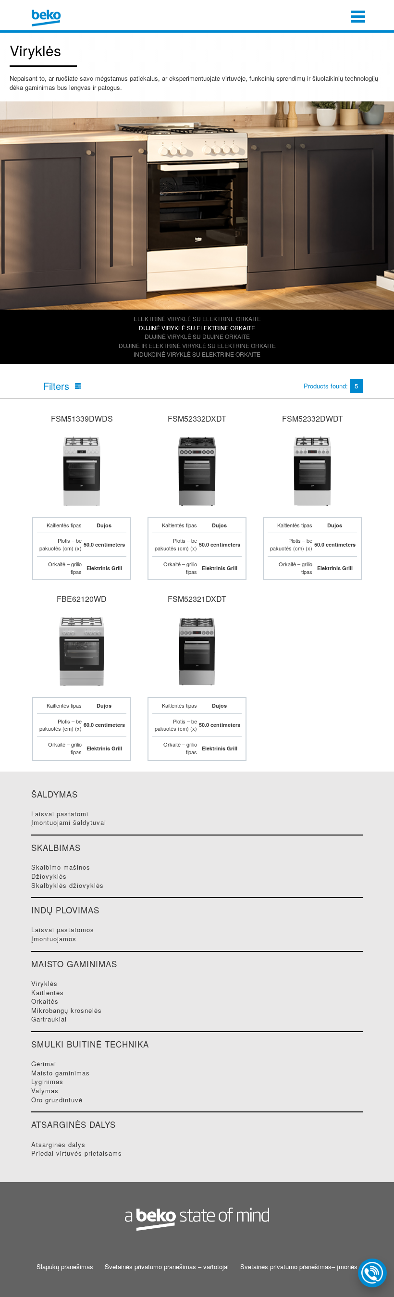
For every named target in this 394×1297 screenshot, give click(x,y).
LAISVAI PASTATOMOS (62, 929)
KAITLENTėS (47, 992)
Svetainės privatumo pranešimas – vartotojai (167, 1266)
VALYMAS (45, 1090)
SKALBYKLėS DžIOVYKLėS (67, 885)
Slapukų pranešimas (65, 1266)
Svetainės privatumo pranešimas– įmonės (298, 1266)
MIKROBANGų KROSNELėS (66, 1010)
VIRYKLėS (44, 983)
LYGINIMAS (47, 1081)
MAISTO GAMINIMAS (60, 1072)
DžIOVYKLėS (49, 876)
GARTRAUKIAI (49, 1018)
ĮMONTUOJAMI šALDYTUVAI (68, 822)
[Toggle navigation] (358, 15)
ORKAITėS (45, 1001)
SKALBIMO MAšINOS (60, 867)
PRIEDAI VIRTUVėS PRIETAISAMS (76, 1153)
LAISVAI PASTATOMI (59, 813)
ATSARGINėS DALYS (58, 1144)
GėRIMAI (43, 1063)
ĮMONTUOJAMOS (53, 938)
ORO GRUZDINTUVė (57, 1099)
